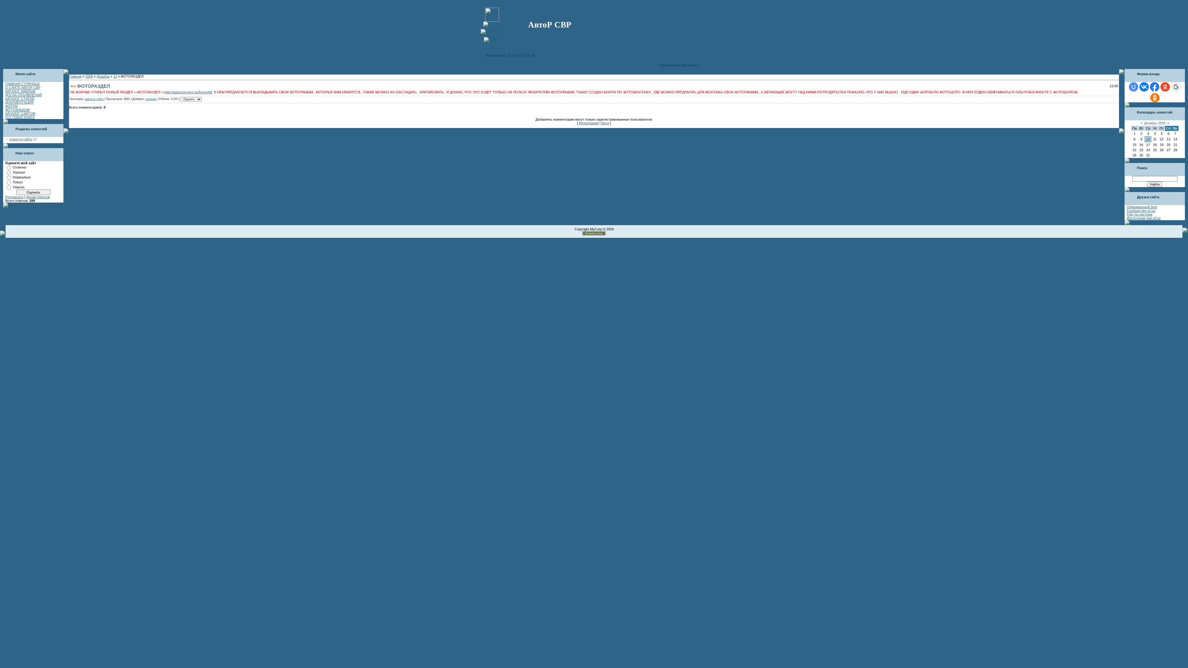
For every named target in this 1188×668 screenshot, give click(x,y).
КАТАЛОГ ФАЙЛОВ (20, 91)
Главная (75, 76)
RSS (703, 65)
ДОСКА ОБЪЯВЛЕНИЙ (23, 95)
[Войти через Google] (1176, 87)
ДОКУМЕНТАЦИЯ (19, 102)
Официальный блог (1142, 207)
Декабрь (103, 76)
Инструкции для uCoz (1144, 218)
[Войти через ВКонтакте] (1144, 87)
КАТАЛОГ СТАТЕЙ (19, 99)
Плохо (18, 182)
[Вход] (490, 39)
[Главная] (492, 23)
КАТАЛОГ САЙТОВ (20, 113)
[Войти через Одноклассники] (1155, 97)
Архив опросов (38, 197)
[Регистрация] (493, 31)
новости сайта (21, 139)
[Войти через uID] (1133, 87)
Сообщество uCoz (1141, 210)
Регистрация (589, 123)
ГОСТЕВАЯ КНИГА (20, 117)
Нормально (22, 177)
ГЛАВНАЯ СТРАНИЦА (22, 84)
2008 (89, 76)
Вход (605, 123)
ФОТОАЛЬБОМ (17, 110)
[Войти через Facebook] (1154, 87)
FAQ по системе (1139, 214)
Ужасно (18, 187)
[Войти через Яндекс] (1165, 87)
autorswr (151, 99)
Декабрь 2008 (1154, 123)
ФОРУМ (11, 106)
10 (115, 76)
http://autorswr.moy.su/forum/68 (188, 92)
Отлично (19, 167)
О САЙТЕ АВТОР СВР (22, 87)
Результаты (14, 197)
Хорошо (19, 172)
